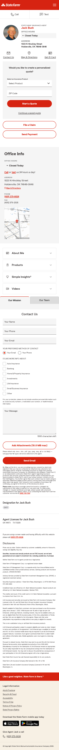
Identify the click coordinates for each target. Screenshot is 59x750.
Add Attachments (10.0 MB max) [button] (29, 445)
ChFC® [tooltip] (6, 507)
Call (6, 172)
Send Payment (29, 134)
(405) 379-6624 (11, 196)
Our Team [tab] (44, 300)
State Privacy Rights (11, 710)
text (14, 172)
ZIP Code (13, 93)
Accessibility (8, 698)
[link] (15, 4)
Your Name (9, 322)
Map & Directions (13, 188)
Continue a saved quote (29, 113)
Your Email (9, 341)
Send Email (29, 460)
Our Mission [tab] (14, 300)
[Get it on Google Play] (30, 723)
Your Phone (9, 331)
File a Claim (29, 125)
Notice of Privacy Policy (12, 706)
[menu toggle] (54, 5)
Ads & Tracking (9, 690)
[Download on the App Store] (11, 723)
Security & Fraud (9, 694)
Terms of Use (8, 702)
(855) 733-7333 (25, 493)
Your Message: (11, 411)
